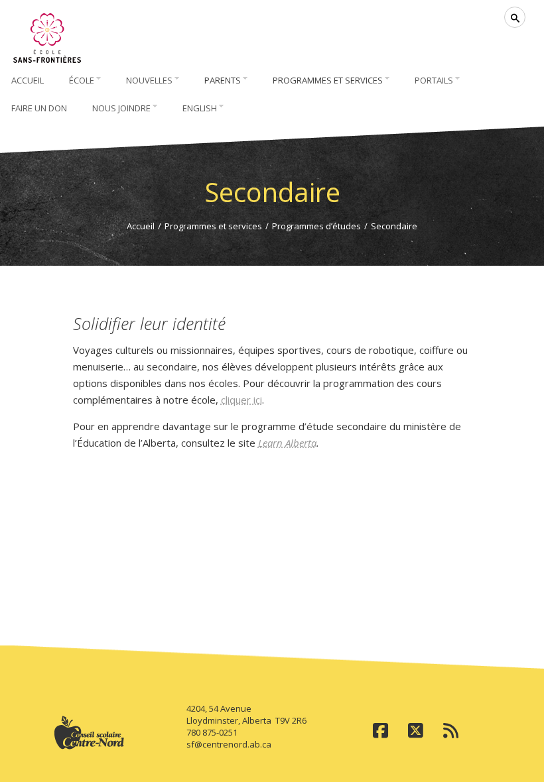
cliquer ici (241, 399)
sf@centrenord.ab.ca (228, 744)
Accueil (141, 226)
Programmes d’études (316, 226)
